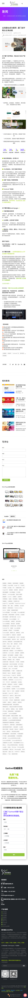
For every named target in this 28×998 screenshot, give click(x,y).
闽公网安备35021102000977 (15, 994)
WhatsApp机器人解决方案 (7, 991)
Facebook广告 (16, 35)
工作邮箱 (5, 833)
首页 (4, 15)
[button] (12, 570)
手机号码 (5, 826)
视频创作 (5, 919)
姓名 (3, 447)
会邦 (21, 990)
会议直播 (5, 915)
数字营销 (21, 35)
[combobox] (5, 829)
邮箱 (3, 453)
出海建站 (6, 35)
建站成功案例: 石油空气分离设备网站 (13, 347)
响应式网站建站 (6, 244)
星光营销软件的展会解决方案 (14, 520)
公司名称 (5, 840)
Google (4, 924)
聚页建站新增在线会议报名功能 (12, 349)
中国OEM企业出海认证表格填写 (16, 288)
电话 (3, 459)
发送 (24, 965)
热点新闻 (6, 516)
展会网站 (13, 990)
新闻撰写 (5, 917)
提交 (14, 854)
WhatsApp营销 (6, 926)
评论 (3, 465)
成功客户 (10, 35)
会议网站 (18, 990)
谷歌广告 (14, 244)
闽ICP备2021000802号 (15, 996)
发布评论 (6, 479)
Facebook (5, 922)
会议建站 (5, 913)
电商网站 (8, 990)
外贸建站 (5, 911)
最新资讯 (13, 516)
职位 (4, 847)
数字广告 (5, 920)
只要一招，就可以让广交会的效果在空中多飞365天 (21, 399)
